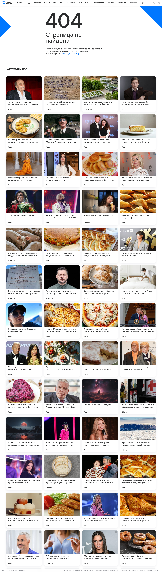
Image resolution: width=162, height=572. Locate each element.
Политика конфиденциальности (107, 570)
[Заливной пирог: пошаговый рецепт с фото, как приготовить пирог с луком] (62, 245)
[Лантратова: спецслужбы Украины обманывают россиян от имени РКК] (138, 396)
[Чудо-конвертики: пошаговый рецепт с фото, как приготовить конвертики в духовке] (138, 207)
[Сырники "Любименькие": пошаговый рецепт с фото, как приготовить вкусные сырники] (100, 169)
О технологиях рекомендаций (83, 570)
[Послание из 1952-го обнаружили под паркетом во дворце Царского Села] (62, 94)
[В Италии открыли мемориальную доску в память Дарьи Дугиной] (24, 283)
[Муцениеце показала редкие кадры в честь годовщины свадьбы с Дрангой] (100, 548)
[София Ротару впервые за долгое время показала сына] (24, 472)
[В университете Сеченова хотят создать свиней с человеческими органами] (24, 245)
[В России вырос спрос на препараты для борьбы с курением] (62, 548)
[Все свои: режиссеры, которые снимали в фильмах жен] (138, 359)
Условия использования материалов (132, 570)
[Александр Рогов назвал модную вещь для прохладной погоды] (24, 548)
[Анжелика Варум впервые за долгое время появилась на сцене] (62, 434)
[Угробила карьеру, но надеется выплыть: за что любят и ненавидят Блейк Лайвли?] (24, 169)
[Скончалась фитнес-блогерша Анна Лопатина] (24, 321)
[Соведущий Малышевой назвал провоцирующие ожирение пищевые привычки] (62, 472)
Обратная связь (152, 570)
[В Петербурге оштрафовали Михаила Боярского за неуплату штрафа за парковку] (62, 132)
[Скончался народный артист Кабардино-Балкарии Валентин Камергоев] (100, 472)
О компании (13, 570)
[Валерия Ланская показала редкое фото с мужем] (62, 169)
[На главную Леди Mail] (9, 3)
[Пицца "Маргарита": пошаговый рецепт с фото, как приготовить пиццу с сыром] (62, 321)
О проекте (67, 570)
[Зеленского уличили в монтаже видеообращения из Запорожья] (62, 283)
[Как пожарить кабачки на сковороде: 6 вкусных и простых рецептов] (24, 132)
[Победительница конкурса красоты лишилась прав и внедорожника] (100, 434)
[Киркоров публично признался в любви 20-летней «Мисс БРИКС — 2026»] (62, 207)
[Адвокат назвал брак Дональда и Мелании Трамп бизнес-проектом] (138, 321)
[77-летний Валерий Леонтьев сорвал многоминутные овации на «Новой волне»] (24, 207)
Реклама (22, 570)
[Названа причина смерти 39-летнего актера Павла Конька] (138, 94)
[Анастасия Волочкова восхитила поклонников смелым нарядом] (138, 169)
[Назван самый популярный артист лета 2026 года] (138, 245)
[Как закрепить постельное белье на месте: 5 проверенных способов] (138, 283)
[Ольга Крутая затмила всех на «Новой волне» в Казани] (24, 359)
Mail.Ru (4, 570)
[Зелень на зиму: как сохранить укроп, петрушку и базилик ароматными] (100, 94)
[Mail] (3, 3)
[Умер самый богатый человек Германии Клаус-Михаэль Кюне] (62, 396)
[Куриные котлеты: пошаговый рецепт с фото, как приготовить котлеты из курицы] (62, 510)
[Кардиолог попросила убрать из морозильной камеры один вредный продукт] (100, 207)
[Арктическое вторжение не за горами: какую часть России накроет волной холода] (138, 434)
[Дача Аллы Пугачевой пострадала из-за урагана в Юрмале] (100, 510)
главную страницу (71, 53)
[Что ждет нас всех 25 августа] (100, 396)
